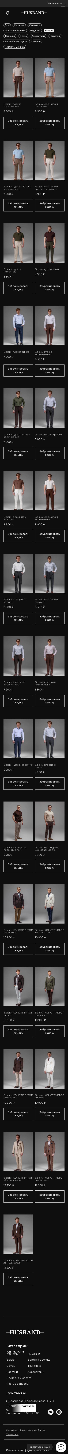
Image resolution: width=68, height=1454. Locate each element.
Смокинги (34, 25)
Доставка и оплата (18, 1378)
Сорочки (10, 36)
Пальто (37, 41)
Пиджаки (35, 30)
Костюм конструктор (16, 41)
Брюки (49, 30)
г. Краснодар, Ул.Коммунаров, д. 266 (30, 1401)
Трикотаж (55, 36)
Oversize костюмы (15, 30)
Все (7, 25)
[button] (55, 3)
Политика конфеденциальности (27, 1450)
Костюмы (19, 25)
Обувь (23, 36)
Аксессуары (38, 36)
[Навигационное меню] (63, 5)
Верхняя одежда (39, 1359)
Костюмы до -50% (15, 46)
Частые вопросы (17, 1383)
